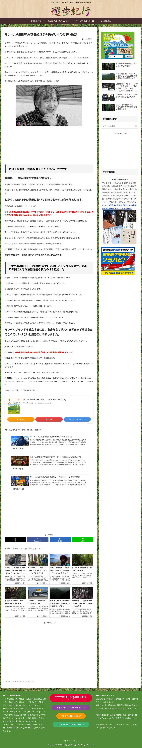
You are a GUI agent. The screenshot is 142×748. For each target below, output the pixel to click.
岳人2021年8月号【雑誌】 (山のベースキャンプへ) (44, 399)
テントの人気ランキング (71, 716)
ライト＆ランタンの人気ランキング (71, 708)
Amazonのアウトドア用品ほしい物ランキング (71, 698)
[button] (136, 126)
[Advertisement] (49, 144)
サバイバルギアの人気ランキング (71, 724)
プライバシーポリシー (71, 741)
